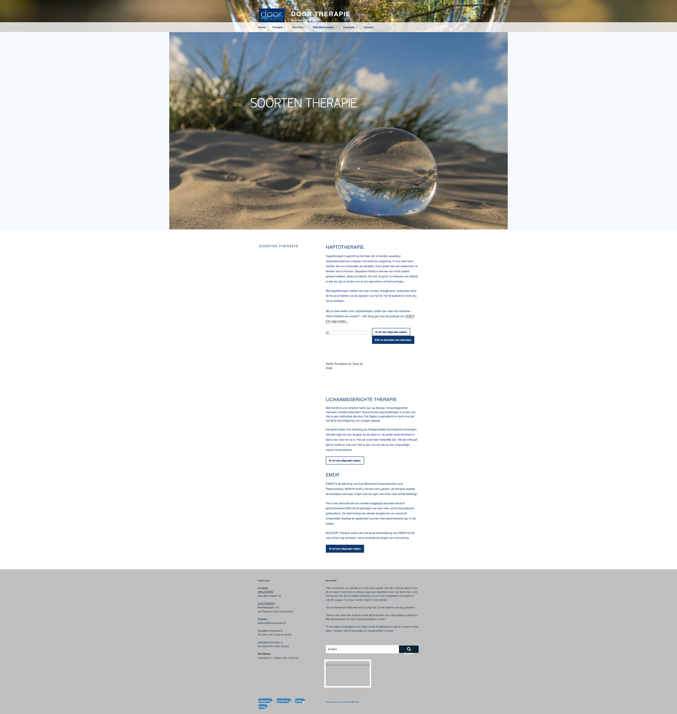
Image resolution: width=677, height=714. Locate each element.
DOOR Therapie (320, 13)
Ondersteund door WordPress (342, 702)
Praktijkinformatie (323, 27)
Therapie (277, 27)
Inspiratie (349, 27)
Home (261, 27)
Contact (368, 27)
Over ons (297, 27)
